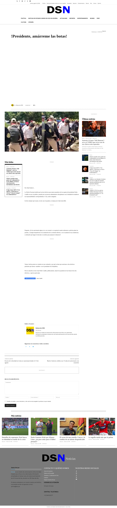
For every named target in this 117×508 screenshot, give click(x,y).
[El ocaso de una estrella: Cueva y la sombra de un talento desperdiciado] (73, 426)
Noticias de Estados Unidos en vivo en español (56, 3)
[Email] (40, 282)
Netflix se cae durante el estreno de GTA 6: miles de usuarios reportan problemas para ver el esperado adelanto (98, 181)
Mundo (87, 3)
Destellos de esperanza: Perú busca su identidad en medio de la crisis (14, 438)
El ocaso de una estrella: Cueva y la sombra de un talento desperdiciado (72, 438)
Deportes (75, 3)
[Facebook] (19, 1)
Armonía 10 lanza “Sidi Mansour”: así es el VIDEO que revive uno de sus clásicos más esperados (13, 171)
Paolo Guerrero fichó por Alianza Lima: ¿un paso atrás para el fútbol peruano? (43, 439)
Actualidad (69, 3)
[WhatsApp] (33, 282)
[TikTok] (25, 1)
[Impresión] (37, 282)
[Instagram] (22, 1)
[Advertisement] (58, 69)
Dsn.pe (13, 472)
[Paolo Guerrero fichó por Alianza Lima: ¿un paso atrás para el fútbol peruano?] (44, 426)
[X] (27, 1)
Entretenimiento (81, 3)
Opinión (99, 3)
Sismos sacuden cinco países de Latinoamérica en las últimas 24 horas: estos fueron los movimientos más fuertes (13, 181)
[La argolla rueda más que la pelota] (102, 426)
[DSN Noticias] (58, 10)
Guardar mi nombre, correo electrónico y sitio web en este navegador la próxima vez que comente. (29, 401)
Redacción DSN (19, 105)
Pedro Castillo (39, 278)
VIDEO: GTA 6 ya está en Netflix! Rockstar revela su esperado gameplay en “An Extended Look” (96, 193)
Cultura (94, 3)
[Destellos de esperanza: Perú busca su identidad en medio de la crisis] (15, 426)
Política (43, 3)
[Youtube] (30, 1)
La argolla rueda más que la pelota (101, 437)
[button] (17, 1)
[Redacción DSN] (12, 105)
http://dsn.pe (38, 330)
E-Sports (91, 177)
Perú (91, 3)
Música (7, 166)
